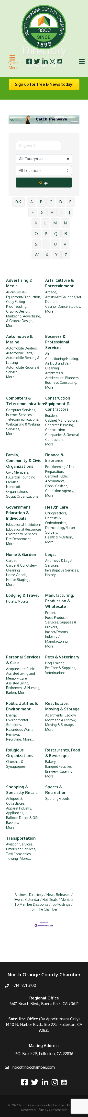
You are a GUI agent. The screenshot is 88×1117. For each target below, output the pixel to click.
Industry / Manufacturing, (56, 638)
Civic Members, (17, 472)
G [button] (42, 212)
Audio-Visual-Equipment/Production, (23, 294)
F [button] (33, 212)
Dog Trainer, (54, 663)
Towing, (12, 858)
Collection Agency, (59, 491)
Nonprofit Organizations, (17, 489)
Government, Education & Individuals (19, 513)
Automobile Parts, (19, 353)
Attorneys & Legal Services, (58, 562)
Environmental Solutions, (17, 722)
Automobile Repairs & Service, (23, 369)
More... (11, 326)
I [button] (61, 212)
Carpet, (11, 560)
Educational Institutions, (24, 524)
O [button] (36, 233)
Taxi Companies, (19, 854)
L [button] (45, 223)
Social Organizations (22, 496)
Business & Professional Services (57, 342)
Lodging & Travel (22, 595)
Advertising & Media (19, 283)
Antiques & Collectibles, (15, 800)
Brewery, (51, 771)
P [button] (46, 233)
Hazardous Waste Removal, (19, 731)
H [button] (52, 212)
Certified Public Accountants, (56, 478)
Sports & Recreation (55, 789)
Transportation (21, 838)
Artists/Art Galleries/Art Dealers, (63, 299)
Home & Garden (21, 554)
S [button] (36, 244)
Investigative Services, (62, 570)
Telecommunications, (22, 419)
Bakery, (50, 761)
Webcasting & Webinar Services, (23, 426)
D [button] (60, 201)
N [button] (65, 223)
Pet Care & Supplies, (60, 668)
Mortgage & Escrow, (60, 720)
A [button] (31, 201)
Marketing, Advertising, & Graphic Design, (23, 318)
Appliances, (15, 813)
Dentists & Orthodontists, (56, 520)
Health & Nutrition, (59, 537)
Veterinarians (55, 673)
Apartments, (54, 715)
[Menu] (82, 62)
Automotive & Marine (19, 339)
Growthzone (58, 1110)
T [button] (46, 244)
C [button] (51, 201)
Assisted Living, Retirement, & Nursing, (23, 685)
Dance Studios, (69, 306)
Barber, (11, 693)
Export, (50, 613)
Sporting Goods (57, 798)
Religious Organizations (19, 753)
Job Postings (61, 904)
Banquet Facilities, (59, 766)
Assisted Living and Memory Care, (20, 675)
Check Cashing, (56, 486)
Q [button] (55, 233)
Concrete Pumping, (59, 425)
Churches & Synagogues (16, 763)
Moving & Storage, (59, 725)
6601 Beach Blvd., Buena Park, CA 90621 (44, 1003)
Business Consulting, (61, 382)
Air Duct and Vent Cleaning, (58, 365)
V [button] (65, 244)
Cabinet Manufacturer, (62, 420)
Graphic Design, (18, 311)
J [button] (69, 212)
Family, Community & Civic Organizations (23, 460)
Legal (50, 554)
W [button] (37, 254)
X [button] (47, 254)
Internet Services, (19, 415)
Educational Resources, (24, 529)
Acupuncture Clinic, (20, 669)
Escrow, (71, 715)
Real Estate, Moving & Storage (62, 706)
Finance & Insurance (54, 457)
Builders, (51, 415)
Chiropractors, (56, 513)
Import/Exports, (57, 632)
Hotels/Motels (17, 601)
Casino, (50, 306)
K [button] (36, 223)
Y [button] (56, 254)
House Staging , (18, 580)
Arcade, (51, 292)
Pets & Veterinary (62, 657)
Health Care (56, 507)
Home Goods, (16, 575)
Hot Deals (50, 899)
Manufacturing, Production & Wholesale (59, 601)
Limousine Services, (21, 849)
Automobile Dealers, (22, 348)
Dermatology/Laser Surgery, (60, 530)
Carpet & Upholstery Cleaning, (21, 567)
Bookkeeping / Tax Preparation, (59, 469)
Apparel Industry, (19, 808)
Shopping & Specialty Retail (21, 789)
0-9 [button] (18, 201)
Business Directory (29, 895)
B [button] (41, 201)
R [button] (66, 233)
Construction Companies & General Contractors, (62, 434)
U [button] (55, 244)
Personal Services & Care (23, 660)
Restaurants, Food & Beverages (62, 753)
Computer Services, (21, 410)
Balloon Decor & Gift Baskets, (22, 820)
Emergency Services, (22, 534)
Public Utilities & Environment (22, 706)
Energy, (11, 715)
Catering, (66, 771)
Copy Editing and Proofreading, (19, 303)
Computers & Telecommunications (26, 401)
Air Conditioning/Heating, (62, 356)
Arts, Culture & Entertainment (59, 283)
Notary (50, 575)
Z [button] (66, 254)
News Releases (58, 895)
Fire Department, (18, 539)
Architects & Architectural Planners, (62, 375)
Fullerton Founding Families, (20, 479)
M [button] (55, 223)
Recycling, (14, 739)
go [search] (46, 182)
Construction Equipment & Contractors (57, 404)
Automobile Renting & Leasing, (23, 360)
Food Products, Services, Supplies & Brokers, (61, 622)
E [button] (70, 201)
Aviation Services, (19, 844)
